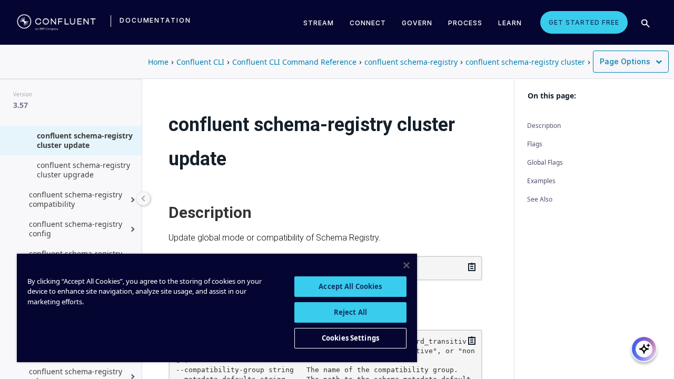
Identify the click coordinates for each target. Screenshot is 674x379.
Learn (510, 23)
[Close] (406, 265)
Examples (541, 180)
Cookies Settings (350, 338)
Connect (368, 23)
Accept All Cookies (350, 286)
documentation (155, 20)
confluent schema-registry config (75, 228)
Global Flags (545, 162)
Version (22, 94)
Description (544, 125)
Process (465, 23)
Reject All (350, 312)
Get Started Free (584, 22)
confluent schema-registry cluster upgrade (83, 169)
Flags (534, 143)
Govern (417, 23)
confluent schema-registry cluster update (85, 140)
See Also (539, 199)
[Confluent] (56, 22)
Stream (318, 23)
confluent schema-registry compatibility (75, 199)
